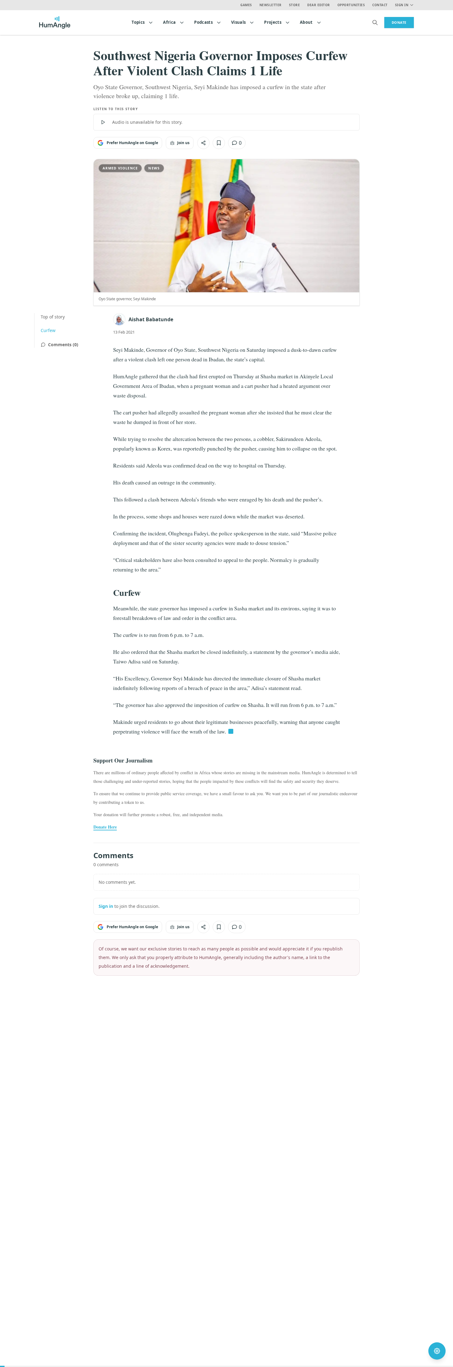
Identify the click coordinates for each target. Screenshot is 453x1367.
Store (294, 5)
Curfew (48, 330)
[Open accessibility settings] (437, 1351)
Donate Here (105, 827)
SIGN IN (402, 5)
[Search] (375, 22)
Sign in (106, 906)
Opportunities (351, 5)
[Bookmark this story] (219, 143)
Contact (380, 5)
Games (246, 5)
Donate (399, 22)
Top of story (53, 317)
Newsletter (270, 5)
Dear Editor (318, 5)
